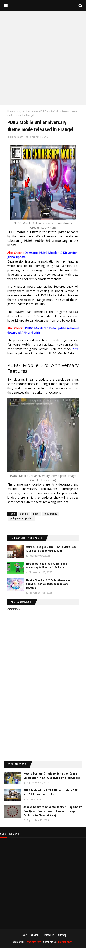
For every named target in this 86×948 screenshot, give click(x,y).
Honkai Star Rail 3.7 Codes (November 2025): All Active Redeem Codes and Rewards (48, 584)
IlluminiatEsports (65, 942)
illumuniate (16, 137)
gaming (24, 513)
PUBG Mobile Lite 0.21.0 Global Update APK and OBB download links (50, 792)
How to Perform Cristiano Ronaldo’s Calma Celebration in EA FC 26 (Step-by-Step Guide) (51, 775)
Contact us (49, 935)
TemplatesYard (33, 942)
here (76, 349)
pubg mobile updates (27, 111)
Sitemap (62, 935)
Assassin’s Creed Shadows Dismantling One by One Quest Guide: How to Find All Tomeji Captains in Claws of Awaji (52, 811)
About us (35, 935)
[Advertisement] (43, 58)
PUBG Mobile (50, 513)
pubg (36, 513)
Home (10, 111)
